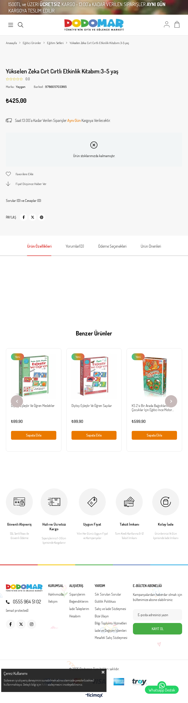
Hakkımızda (56, 594)
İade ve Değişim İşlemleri (111, 630)
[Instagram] (31, 624)
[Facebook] (10, 624)
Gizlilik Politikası (105, 601)
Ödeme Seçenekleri (112, 246)
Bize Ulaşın (102, 616)
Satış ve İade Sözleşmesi (110, 609)
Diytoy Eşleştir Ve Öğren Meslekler (33, 405)
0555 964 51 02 (26, 601)
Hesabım (75, 616)
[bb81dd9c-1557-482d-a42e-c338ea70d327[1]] (24, 588)
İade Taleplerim (79, 609)
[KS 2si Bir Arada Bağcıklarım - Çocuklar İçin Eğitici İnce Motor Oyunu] (154, 376)
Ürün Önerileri (151, 246)
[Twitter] (21, 624)
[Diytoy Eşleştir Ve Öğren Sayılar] (94, 376)
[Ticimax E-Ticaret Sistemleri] (94, 695)
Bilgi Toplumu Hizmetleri (111, 623)
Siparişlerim (77, 594)
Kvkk (44, 684)
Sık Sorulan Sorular (108, 594)
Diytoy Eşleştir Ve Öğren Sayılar (91, 405)
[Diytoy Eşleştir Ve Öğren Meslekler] (33, 376)
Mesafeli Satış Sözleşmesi (111, 637)
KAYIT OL (158, 629)
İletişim (53, 601)
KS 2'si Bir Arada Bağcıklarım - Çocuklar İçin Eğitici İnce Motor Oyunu (152, 407)
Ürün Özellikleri (39, 246)
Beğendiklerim (78, 601)
